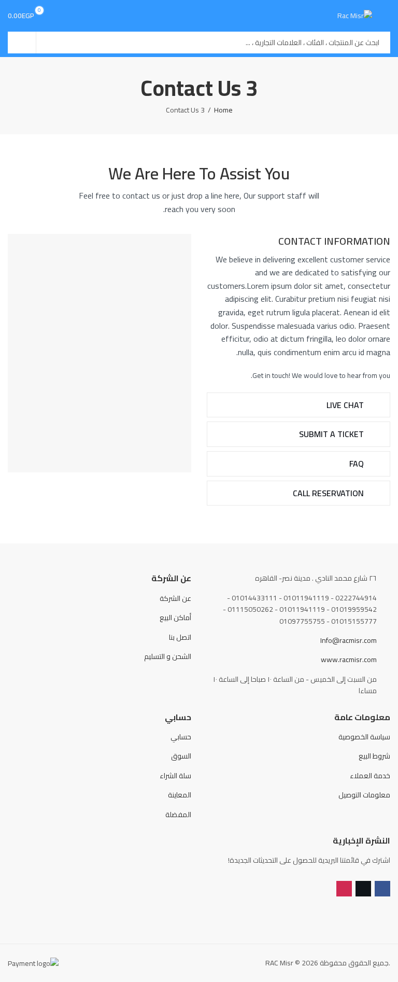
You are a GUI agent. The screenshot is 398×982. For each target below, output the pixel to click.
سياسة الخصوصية (364, 736)
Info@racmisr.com (348, 640)
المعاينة (179, 795)
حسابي (180, 736)
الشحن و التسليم (167, 656)
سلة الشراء (175, 775)
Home (223, 110)
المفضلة (178, 814)
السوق (181, 756)
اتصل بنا (180, 637)
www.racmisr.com (349, 659)
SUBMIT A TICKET (332, 434)
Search (22, 42)
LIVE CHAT (346, 405)
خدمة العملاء (370, 775)
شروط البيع (374, 756)
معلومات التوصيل (364, 795)
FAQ (357, 463)
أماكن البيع (175, 617)
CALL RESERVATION (329, 493)
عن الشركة (175, 598)
